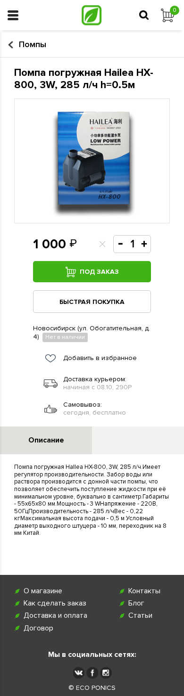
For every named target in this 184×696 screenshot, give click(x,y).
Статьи (140, 615)
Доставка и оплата (55, 615)
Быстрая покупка (92, 302)
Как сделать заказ (55, 603)
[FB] (92, 673)
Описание (46, 440)
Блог (136, 603)
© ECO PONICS (92, 688)
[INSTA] (106, 673)
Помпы (32, 44)
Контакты (144, 591)
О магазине (43, 591)
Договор (38, 628)
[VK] (78, 673)
